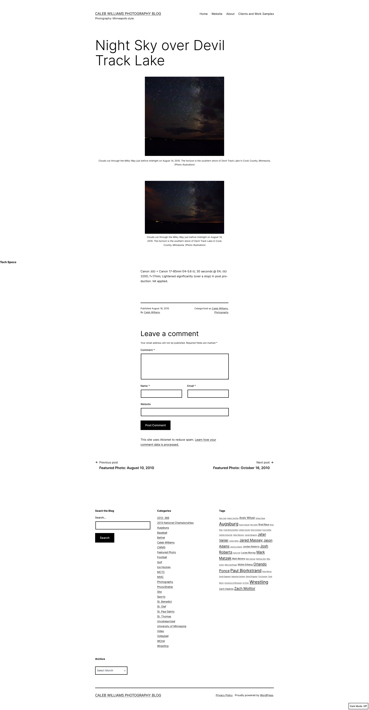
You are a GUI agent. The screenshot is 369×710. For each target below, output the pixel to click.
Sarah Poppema (225, 576)
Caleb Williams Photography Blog (128, 14)
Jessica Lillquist (236, 547)
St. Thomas (164, 616)
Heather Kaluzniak (225, 535)
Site (159, 591)
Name (145, 385)
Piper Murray (267, 571)
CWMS (161, 547)
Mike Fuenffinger (231, 565)
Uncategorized (166, 621)
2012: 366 (163, 517)
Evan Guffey (266, 530)
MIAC (160, 576)
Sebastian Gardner (238, 576)
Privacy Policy (224, 695)
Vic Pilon (245, 583)
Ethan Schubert (256, 530)
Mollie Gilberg (245, 564)
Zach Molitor (244, 588)
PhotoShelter (165, 586)
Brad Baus (263, 524)
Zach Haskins (226, 589)
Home (204, 14)
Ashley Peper (260, 518)
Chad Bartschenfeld (230, 530)
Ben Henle (254, 525)
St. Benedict (164, 601)
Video (160, 631)
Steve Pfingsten (251, 576)
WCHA (161, 641)
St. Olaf (161, 606)
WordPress (266, 695)
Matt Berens (238, 558)
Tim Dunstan (262, 576)
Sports (161, 596)
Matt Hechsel (250, 559)
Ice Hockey (164, 567)
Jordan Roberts (251, 546)
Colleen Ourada (244, 530)
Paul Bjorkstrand (245, 570)
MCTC (161, 572)
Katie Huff (236, 553)
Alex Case (222, 518)
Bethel (161, 537)
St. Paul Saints (165, 611)
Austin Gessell (244, 525)
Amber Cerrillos (233, 518)
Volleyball (163, 636)
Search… (100, 517)
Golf (159, 562)
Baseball (162, 532)
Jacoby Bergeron (251, 535)
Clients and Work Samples (256, 14)
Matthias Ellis (261, 559)
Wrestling (163, 645)
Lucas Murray (248, 552)
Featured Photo (166, 552)
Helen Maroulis (238, 535)
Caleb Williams (152, 312)
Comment (148, 349)
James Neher (234, 541)
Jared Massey (251, 540)
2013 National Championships (175, 522)
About (230, 14)
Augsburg (163, 527)
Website (216, 14)
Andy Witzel (247, 517)
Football (162, 557)
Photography (221, 312)
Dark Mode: (356, 706)
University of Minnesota (171, 626)
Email (191, 385)
